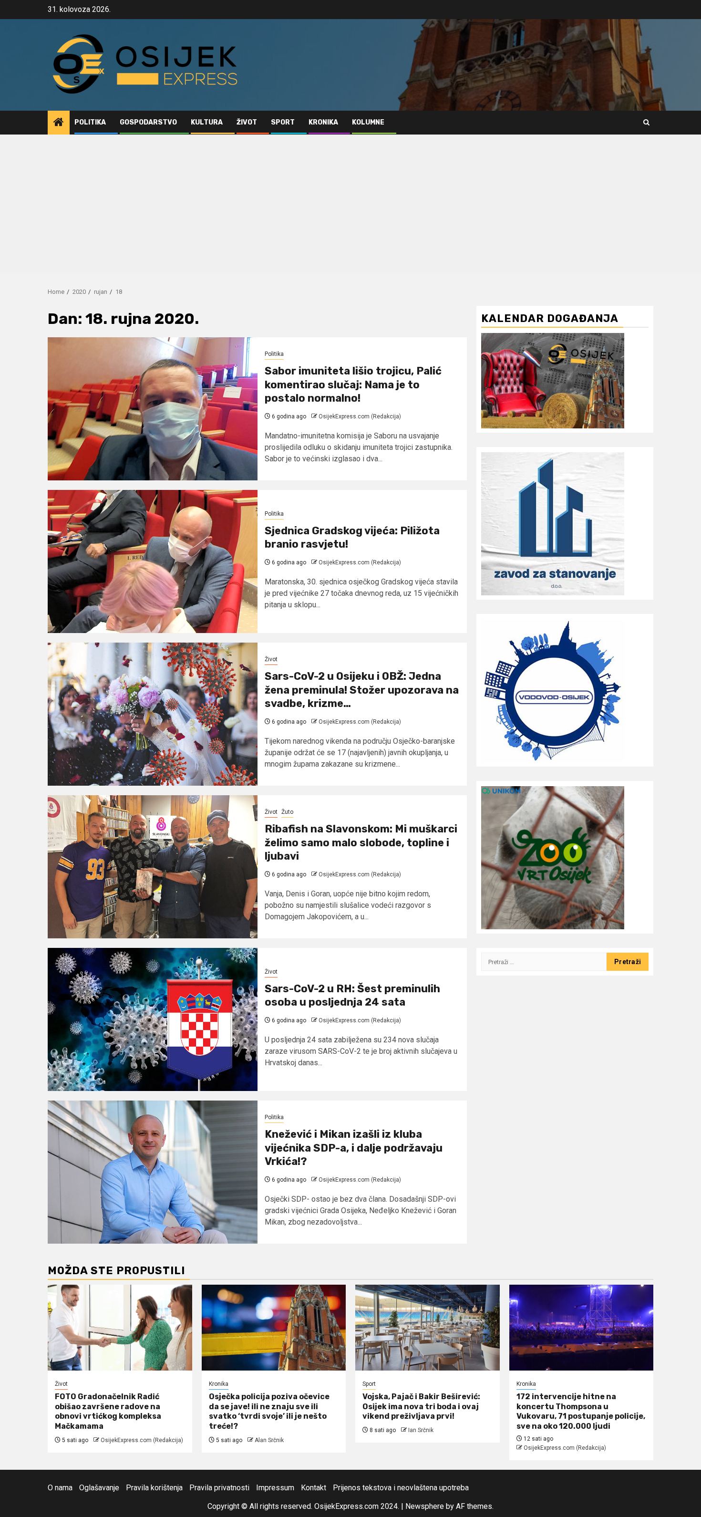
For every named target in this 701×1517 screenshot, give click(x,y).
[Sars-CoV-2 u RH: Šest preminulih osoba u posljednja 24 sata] (153, 1019)
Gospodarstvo (148, 122)
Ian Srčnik (420, 1430)
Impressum (275, 1487)
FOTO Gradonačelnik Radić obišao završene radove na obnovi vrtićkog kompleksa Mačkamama (108, 1411)
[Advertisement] (350, 206)
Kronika (323, 122)
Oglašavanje (99, 1487)
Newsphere (424, 1506)
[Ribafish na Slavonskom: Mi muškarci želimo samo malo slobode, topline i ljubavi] (153, 866)
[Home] (58, 123)
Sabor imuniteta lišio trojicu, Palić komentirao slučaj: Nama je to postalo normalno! (353, 384)
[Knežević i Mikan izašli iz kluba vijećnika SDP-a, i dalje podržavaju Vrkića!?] (153, 1172)
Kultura (207, 122)
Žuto (287, 812)
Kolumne (368, 122)
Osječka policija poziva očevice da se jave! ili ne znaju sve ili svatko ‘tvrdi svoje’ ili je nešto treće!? (269, 1411)
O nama (60, 1487)
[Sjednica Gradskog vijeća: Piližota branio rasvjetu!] (153, 561)
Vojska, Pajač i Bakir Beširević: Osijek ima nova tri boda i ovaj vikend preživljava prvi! (421, 1406)
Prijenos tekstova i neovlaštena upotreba (401, 1487)
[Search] (646, 122)
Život (247, 122)
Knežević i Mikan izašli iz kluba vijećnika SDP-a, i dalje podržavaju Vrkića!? (354, 1148)
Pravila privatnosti (219, 1487)
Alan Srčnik (269, 1440)
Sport (283, 122)
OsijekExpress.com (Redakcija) (360, 416)
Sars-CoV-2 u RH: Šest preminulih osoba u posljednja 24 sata (352, 995)
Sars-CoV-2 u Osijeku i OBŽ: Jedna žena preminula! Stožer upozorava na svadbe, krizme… (362, 690)
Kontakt (313, 1487)
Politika (90, 122)
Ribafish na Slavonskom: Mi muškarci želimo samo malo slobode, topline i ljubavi (361, 842)
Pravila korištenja (154, 1487)
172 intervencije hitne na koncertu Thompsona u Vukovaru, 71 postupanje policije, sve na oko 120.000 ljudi (580, 1411)
